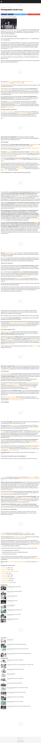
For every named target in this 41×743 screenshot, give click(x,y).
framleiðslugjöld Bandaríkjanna (15, 398)
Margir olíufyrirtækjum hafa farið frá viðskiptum (18, 322)
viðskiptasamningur (17, 82)
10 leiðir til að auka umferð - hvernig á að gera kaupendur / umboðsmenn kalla (20, 664)
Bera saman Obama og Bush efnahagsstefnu (10, 571)
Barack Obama (4, 567)
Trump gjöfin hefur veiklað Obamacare (8, 111)
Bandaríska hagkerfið (4, 7)
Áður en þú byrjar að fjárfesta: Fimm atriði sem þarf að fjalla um (17, 687)
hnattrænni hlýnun (18, 278)
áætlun (27, 148)
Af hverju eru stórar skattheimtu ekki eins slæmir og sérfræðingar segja (19, 653)
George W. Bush (5, 569)
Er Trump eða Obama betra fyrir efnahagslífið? (16, 561)
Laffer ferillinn (24, 154)
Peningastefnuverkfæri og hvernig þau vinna (14, 609)
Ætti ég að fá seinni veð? (11, 673)
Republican (19, 29)
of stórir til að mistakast (28, 386)
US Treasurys (5, 170)
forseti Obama (3, 477)
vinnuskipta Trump (4, 327)
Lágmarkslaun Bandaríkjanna (6, 505)
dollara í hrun (20, 167)
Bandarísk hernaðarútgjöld (22, 196)
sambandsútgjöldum (34, 144)
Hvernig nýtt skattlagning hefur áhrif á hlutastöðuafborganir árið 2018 (18, 706)
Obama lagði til (37, 558)
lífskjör (2, 533)
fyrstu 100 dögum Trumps (6, 373)
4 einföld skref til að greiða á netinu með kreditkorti (15, 696)
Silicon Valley (35, 345)
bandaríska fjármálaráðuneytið (31, 382)
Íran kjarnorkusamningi (9, 252)
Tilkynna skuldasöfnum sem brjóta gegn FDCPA (15, 678)
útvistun (16, 496)
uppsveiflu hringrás (18, 159)
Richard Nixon (4, 576)
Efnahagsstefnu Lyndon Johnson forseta (14, 614)
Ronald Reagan (5, 575)
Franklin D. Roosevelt (6, 582)
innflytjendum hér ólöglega (10, 343)
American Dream (37, 32)
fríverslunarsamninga (10, 107)
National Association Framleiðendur (9, 396)
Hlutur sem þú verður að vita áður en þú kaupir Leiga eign (16, 692)
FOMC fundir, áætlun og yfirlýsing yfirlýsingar (14, 591)
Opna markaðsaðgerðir (11, 605)
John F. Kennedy (5, 580)
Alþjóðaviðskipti (18, 104)
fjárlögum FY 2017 (9, 339)
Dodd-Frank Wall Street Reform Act (12, 384)
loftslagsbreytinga (25, 276)
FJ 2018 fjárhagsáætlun (15, 425)
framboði (12, 154)
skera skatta (9, 151)
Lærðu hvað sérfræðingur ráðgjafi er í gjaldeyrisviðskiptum (16, 644)
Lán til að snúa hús (10, 639)
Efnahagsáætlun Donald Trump (12, 600)
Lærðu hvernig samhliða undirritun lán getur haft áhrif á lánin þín (17, 648)
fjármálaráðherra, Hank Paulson (19, 536)
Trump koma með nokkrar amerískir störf (15, 399)
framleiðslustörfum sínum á (26, 497)
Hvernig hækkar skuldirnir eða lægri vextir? (14, 586)
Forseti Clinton (32, 477)
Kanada (21, 81)
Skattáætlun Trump (33, 151)
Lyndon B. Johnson (5, 578)
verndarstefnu (9, 101)
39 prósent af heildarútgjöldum (13, 450)
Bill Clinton (4, 573)
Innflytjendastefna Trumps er (6, 331)
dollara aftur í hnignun (20, 168)
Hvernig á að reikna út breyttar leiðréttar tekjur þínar (15, 669)
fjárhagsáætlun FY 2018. (33, 339)
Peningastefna (10, 7)
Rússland (36, 222)
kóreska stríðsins (33, 99)
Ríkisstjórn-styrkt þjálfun (21, 500)
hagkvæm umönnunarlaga (22, 113)
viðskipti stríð (10, 48)
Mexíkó (25, 81)
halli (23, 431)
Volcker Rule (16, 385)
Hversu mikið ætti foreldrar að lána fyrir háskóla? (15, 701)
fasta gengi (24, 533)
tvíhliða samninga (29, 90)
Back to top (20, 738)
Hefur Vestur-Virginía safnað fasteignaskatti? (14, 683)
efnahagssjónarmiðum (5, 154)
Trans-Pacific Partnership (6, 90)
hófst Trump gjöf (13, 81)
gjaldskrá (30, 38)
